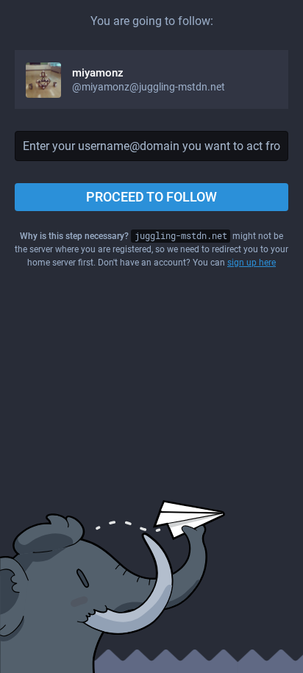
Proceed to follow (151, 196)
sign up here (251, 262)
